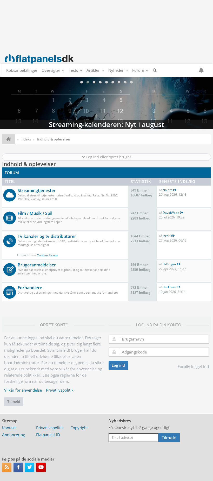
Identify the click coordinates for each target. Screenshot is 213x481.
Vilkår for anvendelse (23, 390)
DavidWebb (171, 212)
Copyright (79, 427)
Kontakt (9, 427)
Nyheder (116, 70)
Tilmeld (13, 401)
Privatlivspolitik (60, 390)
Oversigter (51, 70)
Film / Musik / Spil (35, 213)
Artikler (93, 70)
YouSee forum (47, 255)
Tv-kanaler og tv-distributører (47, 236)
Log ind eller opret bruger (108, 156)
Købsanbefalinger (21, 70)
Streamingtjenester (37, 190)
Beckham (169, 287)
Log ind (118, 365)
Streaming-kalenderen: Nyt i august (106, 103)
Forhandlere (30, 288)
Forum (138, 70)
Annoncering (13, 434)
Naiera (167, 190)
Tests (73, 70)
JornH (167, 236)
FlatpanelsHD (48, 434)
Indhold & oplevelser (29, 164)
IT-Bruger (169, 264)
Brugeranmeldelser (37, 265)
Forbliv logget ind (193, 366)
